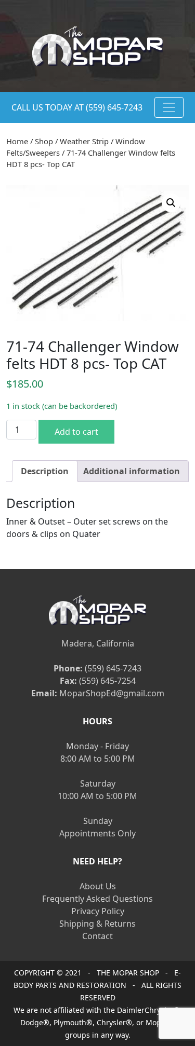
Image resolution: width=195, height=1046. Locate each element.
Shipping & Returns (97, 923)
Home (17, 141)
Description (45, 471)
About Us (98, 886)
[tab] (44, 471)
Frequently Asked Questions (97, 898)
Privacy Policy (97, 911)
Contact (97, 936)
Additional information (131, 471)
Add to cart (76, 431)
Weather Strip (84, 141)
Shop (44, 141)
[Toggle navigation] (169, 107)
